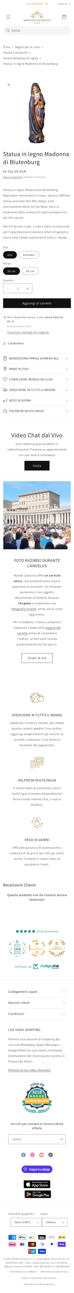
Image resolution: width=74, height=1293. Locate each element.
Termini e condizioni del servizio (38, 1278)
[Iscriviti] (61, 1139)
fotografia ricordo (23, 609)
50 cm (30, 271)
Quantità (8, 280)
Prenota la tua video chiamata (29, 1070)
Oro (10, 255)
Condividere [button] (16, 343)
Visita (37, 466)
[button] (8, 16)
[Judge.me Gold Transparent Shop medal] (17, 948)
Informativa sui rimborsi (23, 1271)
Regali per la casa (27, 47)
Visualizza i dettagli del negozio (28, 332)
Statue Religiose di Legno (20, 58)
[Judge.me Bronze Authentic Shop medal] (37, 948)
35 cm (11, 271)
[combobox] (37, 30)
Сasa (6, 47)
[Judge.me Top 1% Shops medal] (57, 948)
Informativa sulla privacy (54, 1271)
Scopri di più (37, 658)
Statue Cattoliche (15, 52)
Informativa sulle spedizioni (39, 1284)
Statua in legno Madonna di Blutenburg (30, 64)
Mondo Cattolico (21, 1258)
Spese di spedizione (12, 177)
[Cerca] (8, 30)
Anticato (29, 255)
